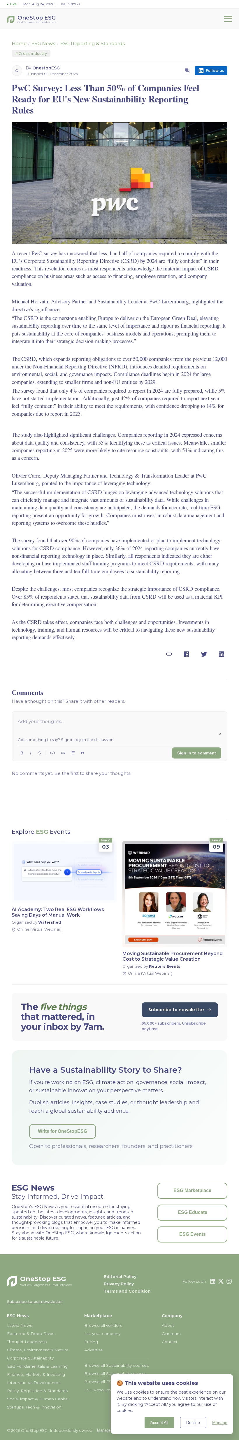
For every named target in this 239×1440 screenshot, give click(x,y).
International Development (34, 1382)
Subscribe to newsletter (176, 1010)
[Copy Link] (169, 654)
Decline (193, 1422)
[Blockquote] (82, 753)
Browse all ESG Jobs (104, 1381)
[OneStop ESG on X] (221, 1281)
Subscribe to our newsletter (35, 1301)
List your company (102, 1333)
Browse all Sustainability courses (116, 1365)
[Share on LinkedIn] (221, 654)
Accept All (159, 1422)
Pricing (91, 1341)
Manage (219, 1422)
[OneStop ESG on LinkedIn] (213, 1281)
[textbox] (119, 726)
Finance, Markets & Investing (36, 1374)
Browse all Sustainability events (115, 1373)
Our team (171, 1333)
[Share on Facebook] (186, 654)
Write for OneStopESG (62, 1131)
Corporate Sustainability (30, 1358)
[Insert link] (63, 753)
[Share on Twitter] (204, 654)
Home (19, 43)
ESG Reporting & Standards (92, 43)
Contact (170, 1341)
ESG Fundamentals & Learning (37, 1366)
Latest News (19, 1325)
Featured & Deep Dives (30, 1333)
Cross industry (31, 53)
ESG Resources (99, 1389)
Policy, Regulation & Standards (37, 1390)
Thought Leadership (27, 1341)
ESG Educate (192, 1212)
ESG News (43, 43)
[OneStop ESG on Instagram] (229, 1281)
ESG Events (192, 1234)
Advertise (93, 1350)
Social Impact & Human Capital (37, 1399)
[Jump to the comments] (187, 71)
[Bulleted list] (72, 753)
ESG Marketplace (192, 1190)
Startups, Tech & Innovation (34, 1407)
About (168, 1325)
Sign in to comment (196, 753)
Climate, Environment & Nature (37, 1350)
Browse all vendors (103, 1325)
